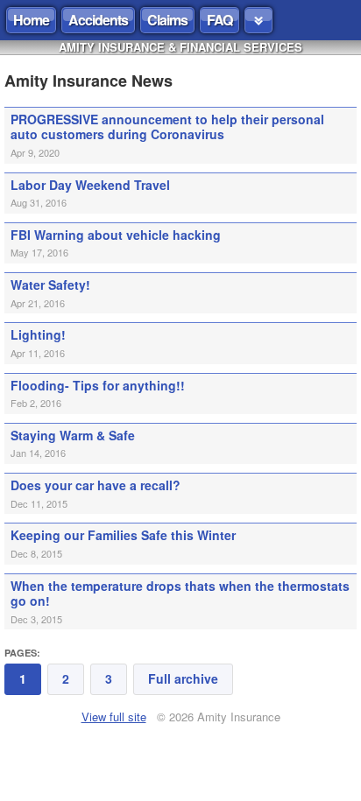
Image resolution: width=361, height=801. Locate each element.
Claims (167, 20)
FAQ (219, 20)
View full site (113, 716)
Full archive (183, 678)
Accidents (98, 20)
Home (31, 20)
